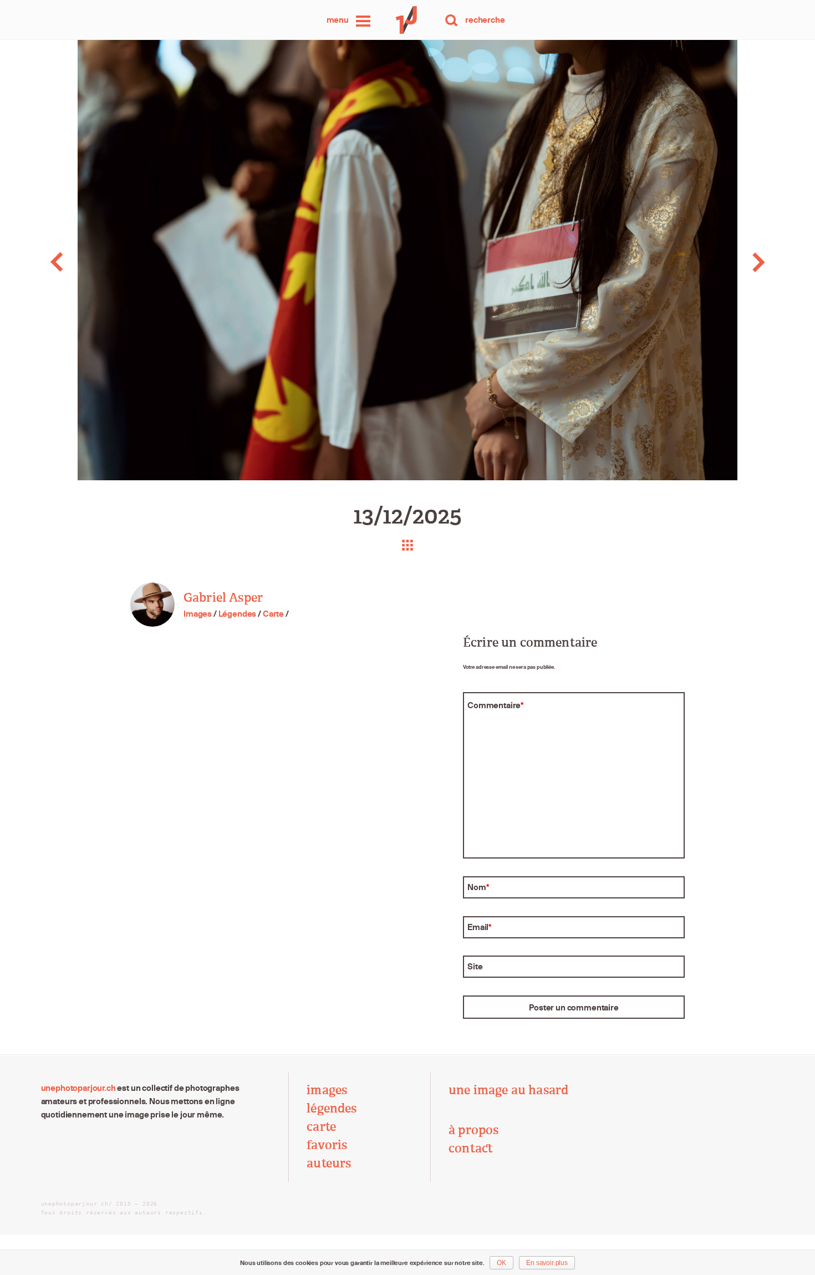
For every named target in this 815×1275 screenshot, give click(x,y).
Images (198, 613)
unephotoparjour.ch (78, 1088)
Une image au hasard (508, 1090)
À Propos (473, 1130)
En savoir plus (547, 1263)
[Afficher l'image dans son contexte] (407, 545)
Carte (273, 613)
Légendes (237, 613)
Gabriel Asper (223, 598)
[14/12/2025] (734, 262)
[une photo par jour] (407, 20)
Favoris (327, 1145)
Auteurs (329, 1163)
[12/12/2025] (81, 262)
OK (501, 1263)
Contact (471, 1148)
